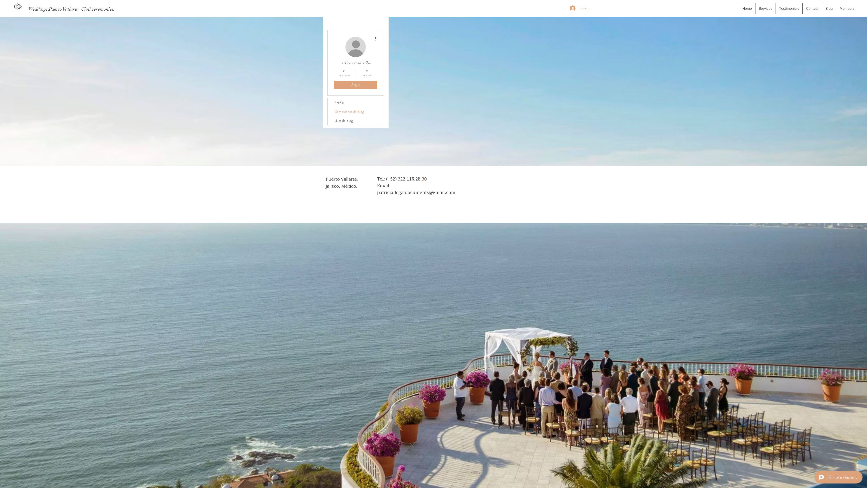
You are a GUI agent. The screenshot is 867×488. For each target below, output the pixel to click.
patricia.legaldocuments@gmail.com (416, 192)
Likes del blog (343, 120)
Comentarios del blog (349, 111)
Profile (339, 102)
